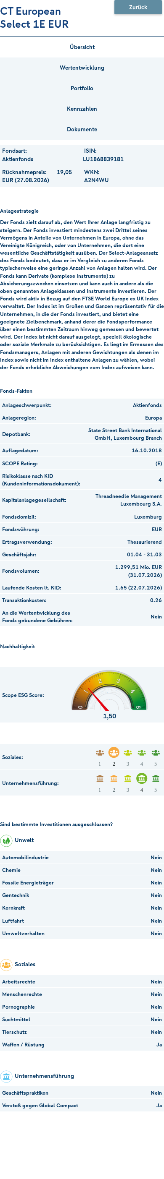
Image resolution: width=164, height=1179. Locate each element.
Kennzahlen (82, 108)
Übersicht (82, 47)
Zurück (138, 7)
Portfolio (82, 88)
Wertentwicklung (82, 67)
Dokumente (82, 129)
